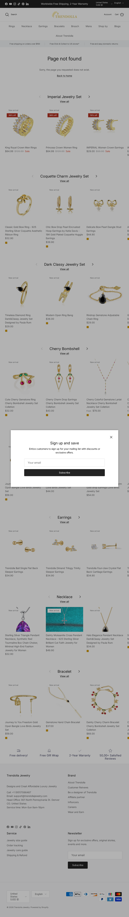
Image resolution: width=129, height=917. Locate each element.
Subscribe (64, 472)
